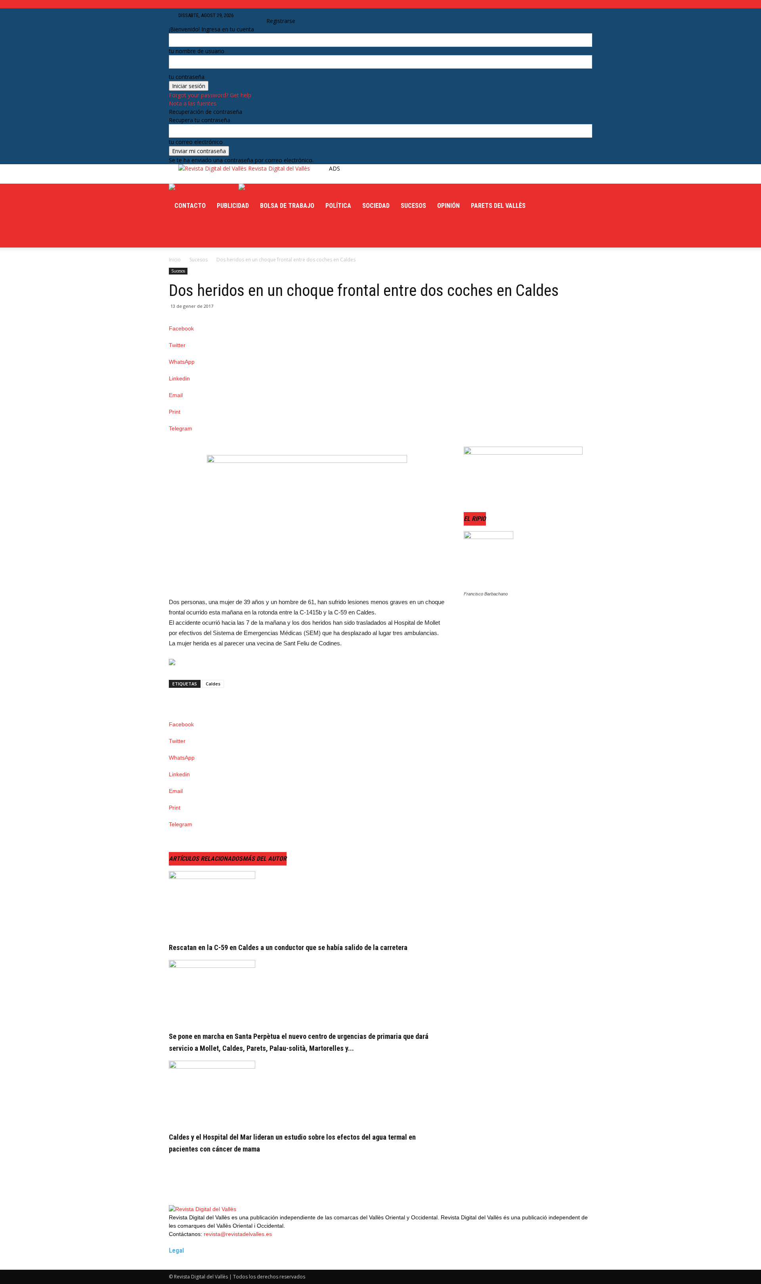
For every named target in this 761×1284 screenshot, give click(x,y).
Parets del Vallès (498, 205)
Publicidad (233, 205)
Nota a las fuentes (192, 103)
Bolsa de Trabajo (287, 205)
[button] (254, 15)
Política (338, 205)
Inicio (175, 259)
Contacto (190, 205)
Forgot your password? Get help (210, 95)
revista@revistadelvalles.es (238, 1234)
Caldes (213, 684)
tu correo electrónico (196, 142)
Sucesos (413, 205)
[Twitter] (190, 233)
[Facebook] (178, 233)
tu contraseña (187, 77)
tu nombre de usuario (196, 51)
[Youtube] (202, 233)
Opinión (448, 205)
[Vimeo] (197, 233)
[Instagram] (184, 233)
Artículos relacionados (206, 858)
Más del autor (265, 858)
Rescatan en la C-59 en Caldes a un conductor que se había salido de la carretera (288, 947)
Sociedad (376, 205)
